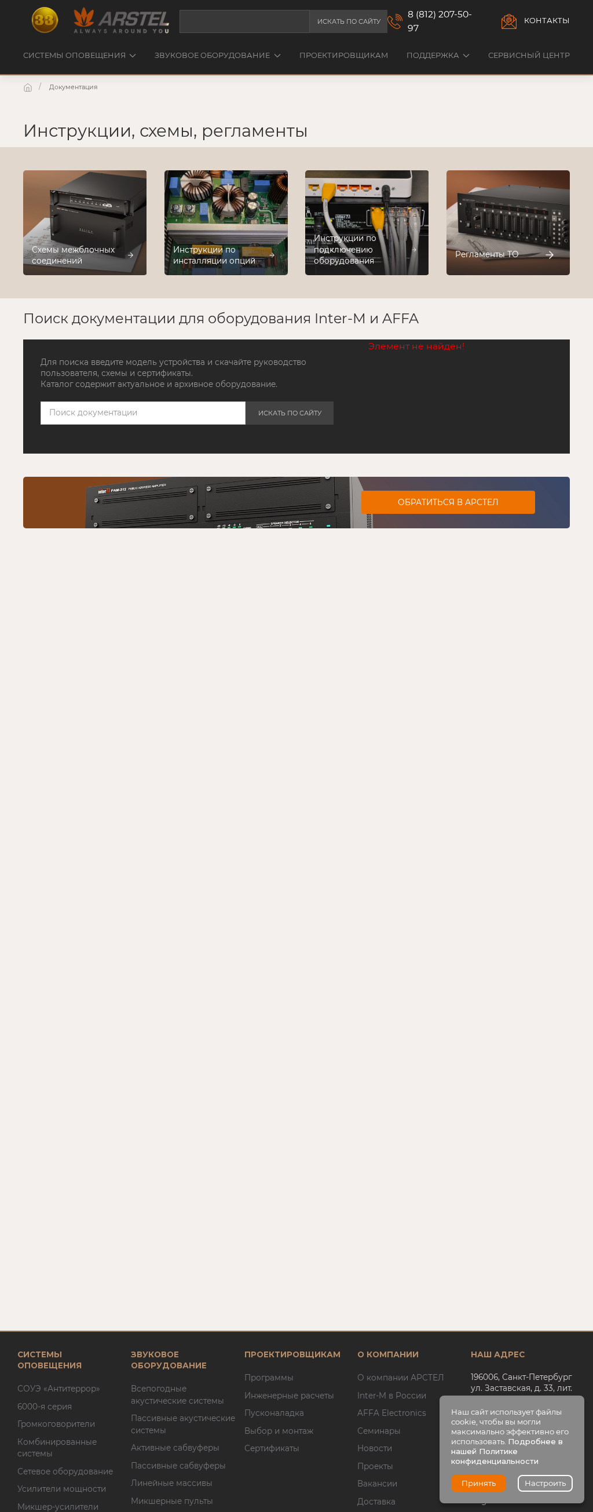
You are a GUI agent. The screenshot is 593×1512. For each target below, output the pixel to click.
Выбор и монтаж (278, 1431)
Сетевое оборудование (65, 1471)
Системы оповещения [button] (74, 55)
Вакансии (377, 1483)
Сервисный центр (529, 55)
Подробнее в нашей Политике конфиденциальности (507, 1451)
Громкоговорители (56, 1424)
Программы (269, 1377)
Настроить (545, 1483)
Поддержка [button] (433, 55)
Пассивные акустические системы (183, 1424)
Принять (479, 1483)
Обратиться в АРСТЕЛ (448, 502)
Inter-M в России (391, 1395)
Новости (374, 1448)
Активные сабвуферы (175, 1447)
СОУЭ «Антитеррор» (58, 1388)
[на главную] (28, 87)
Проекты (375, 1466)
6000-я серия (44, 1406)
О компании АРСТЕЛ (400, 1377)
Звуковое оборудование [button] (212, 55)
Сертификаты (271, 1448)
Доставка (376, 1501)
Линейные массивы (172, 1483)
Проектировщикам (343, 55)
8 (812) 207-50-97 (440, 21)
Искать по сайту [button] (348, 21)
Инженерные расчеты (289, 1395)
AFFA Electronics (391, 1413)
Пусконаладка (274, 1413)
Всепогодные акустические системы (177, 1394)
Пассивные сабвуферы (178, 1465)
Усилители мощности (61, 1488)
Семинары (379, 1431)
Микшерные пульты (172, 1501)
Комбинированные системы (57, 1447)
